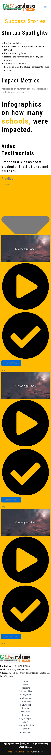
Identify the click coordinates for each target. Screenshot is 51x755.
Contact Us (25, 701)
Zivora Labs (37, 752)
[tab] (25, 303)
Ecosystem (25, 694)
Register (25, 728)
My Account (25, 732)
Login (25, 722)
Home (25, 681)
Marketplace (25, 698)
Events (25, 708)
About (25, 684)
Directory (25, 711)
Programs (25, 688)
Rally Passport (25, 718)
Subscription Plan (25, 725)
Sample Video (11, 363)
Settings (25, 715)
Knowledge (25, 705)
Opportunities (25, 691)
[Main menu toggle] (45, 7)
